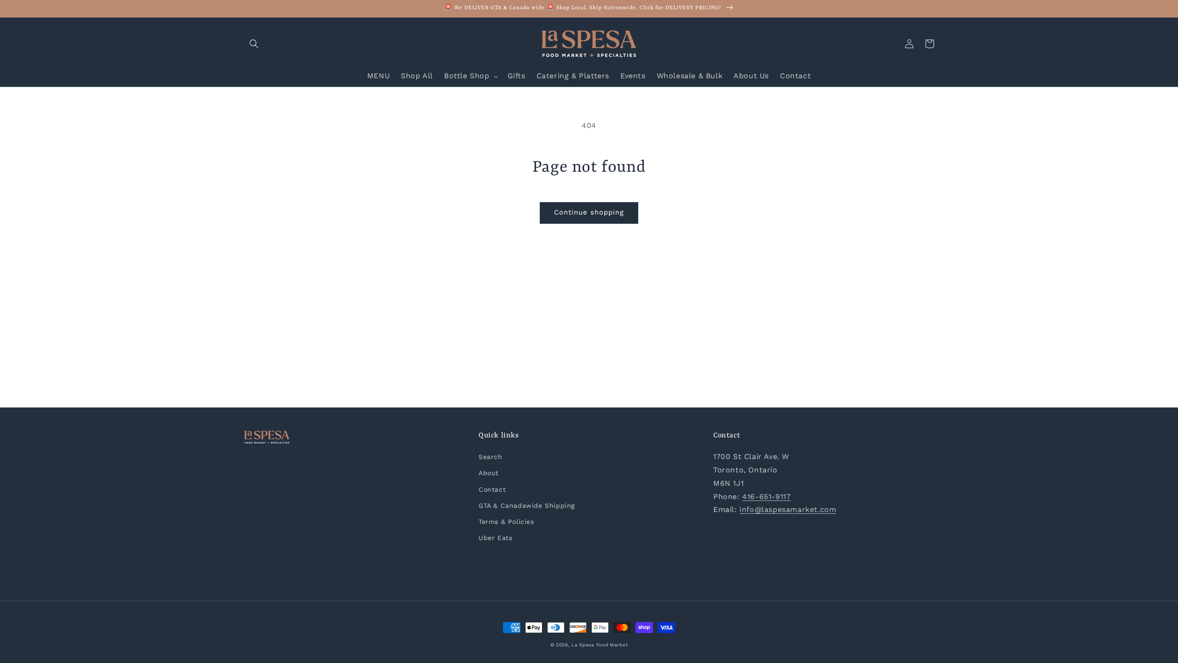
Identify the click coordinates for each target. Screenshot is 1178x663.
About (489, 473)
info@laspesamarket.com (787, 509)
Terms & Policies (506, 521)
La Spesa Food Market (600, 644)
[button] (254, 44)
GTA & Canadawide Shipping (527, 505)
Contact (492, 489)
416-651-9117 (766, 496)
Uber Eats (495, 537)
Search (490, 456)
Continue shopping (589, 212)
